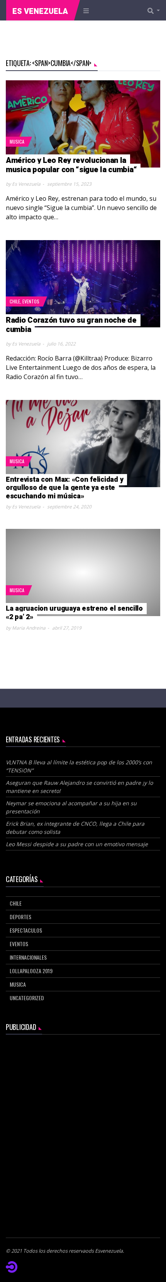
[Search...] (156, 10)
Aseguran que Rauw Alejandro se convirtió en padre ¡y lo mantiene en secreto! (79, 786)
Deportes (20, 917)
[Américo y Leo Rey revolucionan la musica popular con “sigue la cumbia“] (83, 124)
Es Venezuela (40, 11)
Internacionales (28, 957)
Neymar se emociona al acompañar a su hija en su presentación (71, 807)
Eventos (30, 301)
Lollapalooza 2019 (31, 971)
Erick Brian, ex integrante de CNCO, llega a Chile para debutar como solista (75, 827)
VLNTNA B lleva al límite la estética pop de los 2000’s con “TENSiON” (79, 766)
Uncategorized (27, 998)
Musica (17, 141)
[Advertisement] (83, 1127)
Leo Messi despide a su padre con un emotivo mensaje (77, 844)
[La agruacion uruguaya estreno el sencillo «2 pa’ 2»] (83, 572)
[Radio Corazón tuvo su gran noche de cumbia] (83, 283)
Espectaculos (26, 930)
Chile (15, 301)
